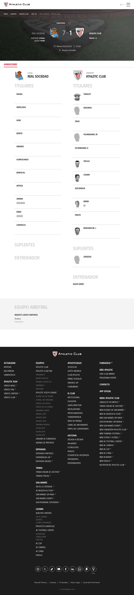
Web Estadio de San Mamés (112, 410)
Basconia (39, 389)
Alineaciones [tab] (10, 64)
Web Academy (106, 457)
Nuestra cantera (44, 513)
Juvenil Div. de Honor (44, 396)
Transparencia (74, 417)
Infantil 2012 (41, 414)
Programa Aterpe (108, 377)
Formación (40, 534)
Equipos (13, 14)
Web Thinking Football (110, 433)
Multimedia (9, 371)
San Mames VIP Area (45, 494)
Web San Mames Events (110, 425)
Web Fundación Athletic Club (113, 429)
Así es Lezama (41, 517)
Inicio (6, 14)
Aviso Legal (75, 582)
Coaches (39, 539)
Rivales (71, 451)
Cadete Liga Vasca (43, 403)
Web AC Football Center (111, 441)
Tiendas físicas (42, 476)
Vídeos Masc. (10, 385)
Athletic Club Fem (44, 371)
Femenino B (40, 375)
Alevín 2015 (40, 435)
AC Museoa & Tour (44, 490)
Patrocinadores (75, 413)
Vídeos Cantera (11, 393)
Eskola (39, 555)
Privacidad (63, 582)
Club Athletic (74, 375)
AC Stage (40, 551)
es (121, 4)
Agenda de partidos (45, 442)
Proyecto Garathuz (45, 526)
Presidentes (73, 459)
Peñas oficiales (75, 378)
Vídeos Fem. (9, 389)
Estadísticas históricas (78, 455)
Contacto (105, 384)
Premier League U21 (44, 382)
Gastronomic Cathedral (47, 502)
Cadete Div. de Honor (44, 407)
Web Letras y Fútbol (109, 437)
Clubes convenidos (43, 522)
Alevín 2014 (40, 431)
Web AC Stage (105, 453)
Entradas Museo (43, 461)
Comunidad (73, 386)
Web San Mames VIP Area (111, 417)
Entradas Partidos (44, 453)
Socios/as (72, 367)
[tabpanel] (67, 201)
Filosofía (72, 401)
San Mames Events (44, 498)
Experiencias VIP (43, 457)
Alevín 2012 (40, 428)
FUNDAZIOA (105, 362)
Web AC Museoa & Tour (110, 413)
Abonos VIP (73, 382)
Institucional (74, 397)
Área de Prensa (75, 421)
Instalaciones (74, 409)
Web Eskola (105, 461)
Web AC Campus (106, 445)
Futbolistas (73, 447)
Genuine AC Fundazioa (46, 438)
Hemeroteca (9, 375)
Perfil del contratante (78, 428)
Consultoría (41, 537)
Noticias (7, 367)
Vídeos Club (9, 397)
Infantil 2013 (41, 421)
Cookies (52, 582)
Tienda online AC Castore (47, 472)
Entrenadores (74, 463)
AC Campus (41, 547)
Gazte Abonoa (74, 371)
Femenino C (40, 385)
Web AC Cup (105, 449)
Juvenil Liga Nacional (44, 400)
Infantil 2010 (41, 417)
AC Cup (39, 543)
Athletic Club (23, 14)
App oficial (105, 391)
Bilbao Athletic (42, 378)
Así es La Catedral (44, 486)
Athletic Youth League (46, 392)
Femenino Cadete (42, 410)
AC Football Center (45, 530)
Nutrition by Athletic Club (112, 465)
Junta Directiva (75, 405)
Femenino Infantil (43, 424)
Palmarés (72, 443)
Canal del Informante (78, 424)
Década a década (75, 439)
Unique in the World (109, 402)
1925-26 (34, 14)
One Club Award (107, 373)
